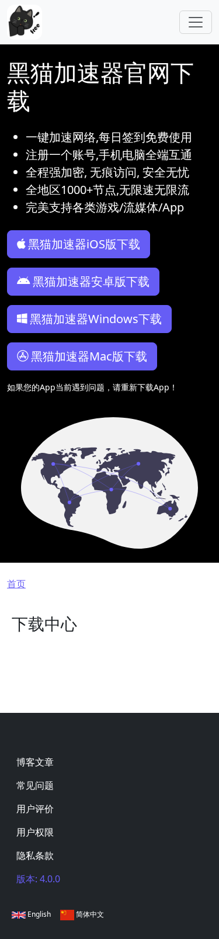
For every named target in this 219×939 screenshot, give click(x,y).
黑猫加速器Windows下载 (96, 319)
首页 (16, 583)
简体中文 (89, 914)
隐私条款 (35, 855)
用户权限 (35, 832)
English (38, 914)
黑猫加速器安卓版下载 (91, 281)
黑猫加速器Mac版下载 (89, 356)
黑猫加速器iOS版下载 (84, 244)
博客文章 (35, 762)
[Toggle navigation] (195, 22)
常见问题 (35, 785)
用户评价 (35, 808)
